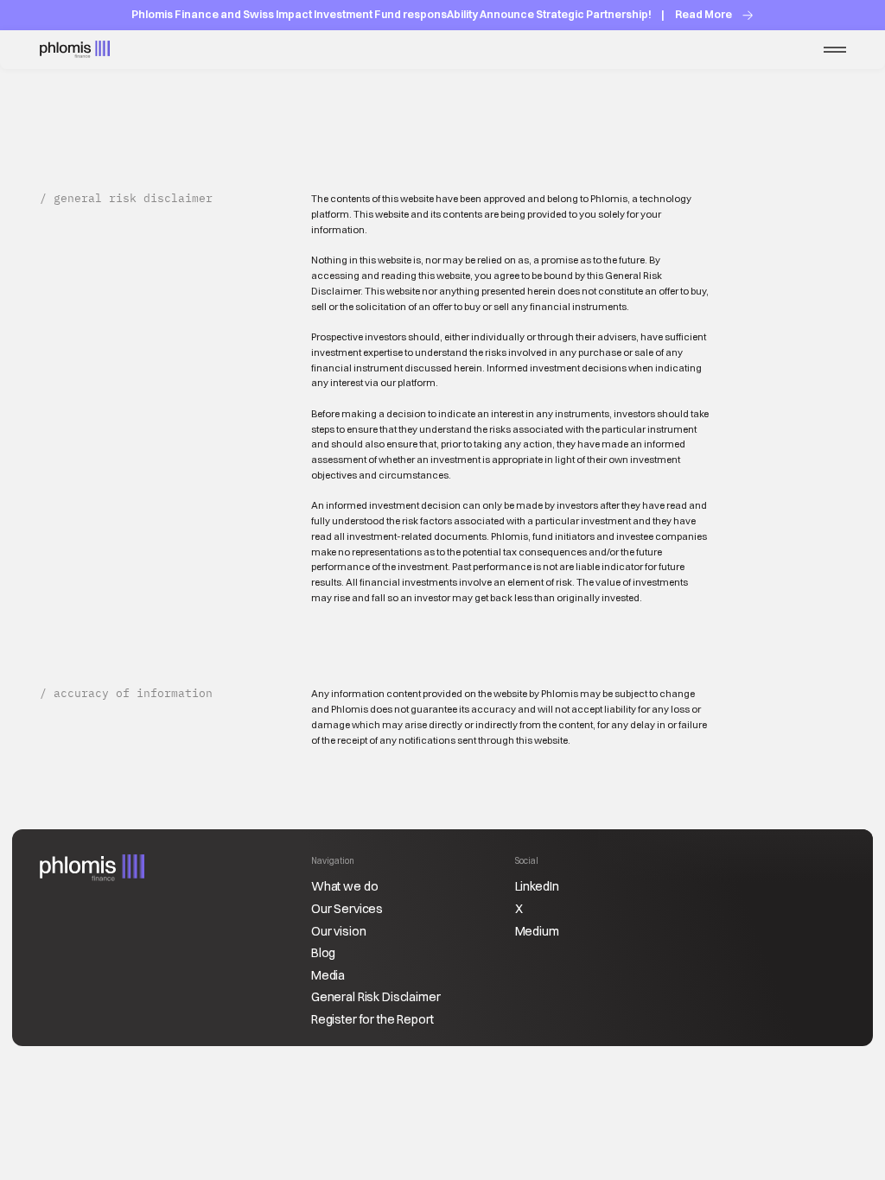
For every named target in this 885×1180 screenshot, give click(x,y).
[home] (75, 50)
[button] (835, 50)
